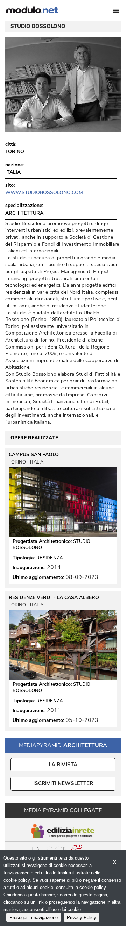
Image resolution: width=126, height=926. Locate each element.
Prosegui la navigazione (33, 917)
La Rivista (63, 764)
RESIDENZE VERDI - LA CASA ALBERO (54, 598)
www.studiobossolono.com (44, 192)
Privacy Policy (81, 917)
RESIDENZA (49, 558)
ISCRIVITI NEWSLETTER (63, 783)
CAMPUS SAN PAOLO (34, 455)
